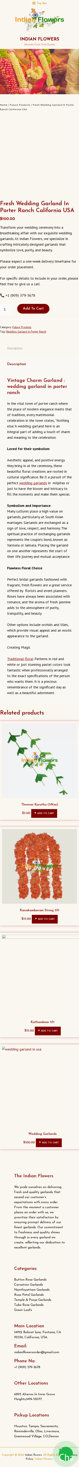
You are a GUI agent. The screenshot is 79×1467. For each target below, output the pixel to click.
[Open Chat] (66, 1454)
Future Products (20, 104)
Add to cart (33, 309)
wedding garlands (33, 483)
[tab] (15, 348)
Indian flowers (39, 39)
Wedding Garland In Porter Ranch (26, 331)
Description (14, 348)
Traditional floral (20, 658)
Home (3, 104)
